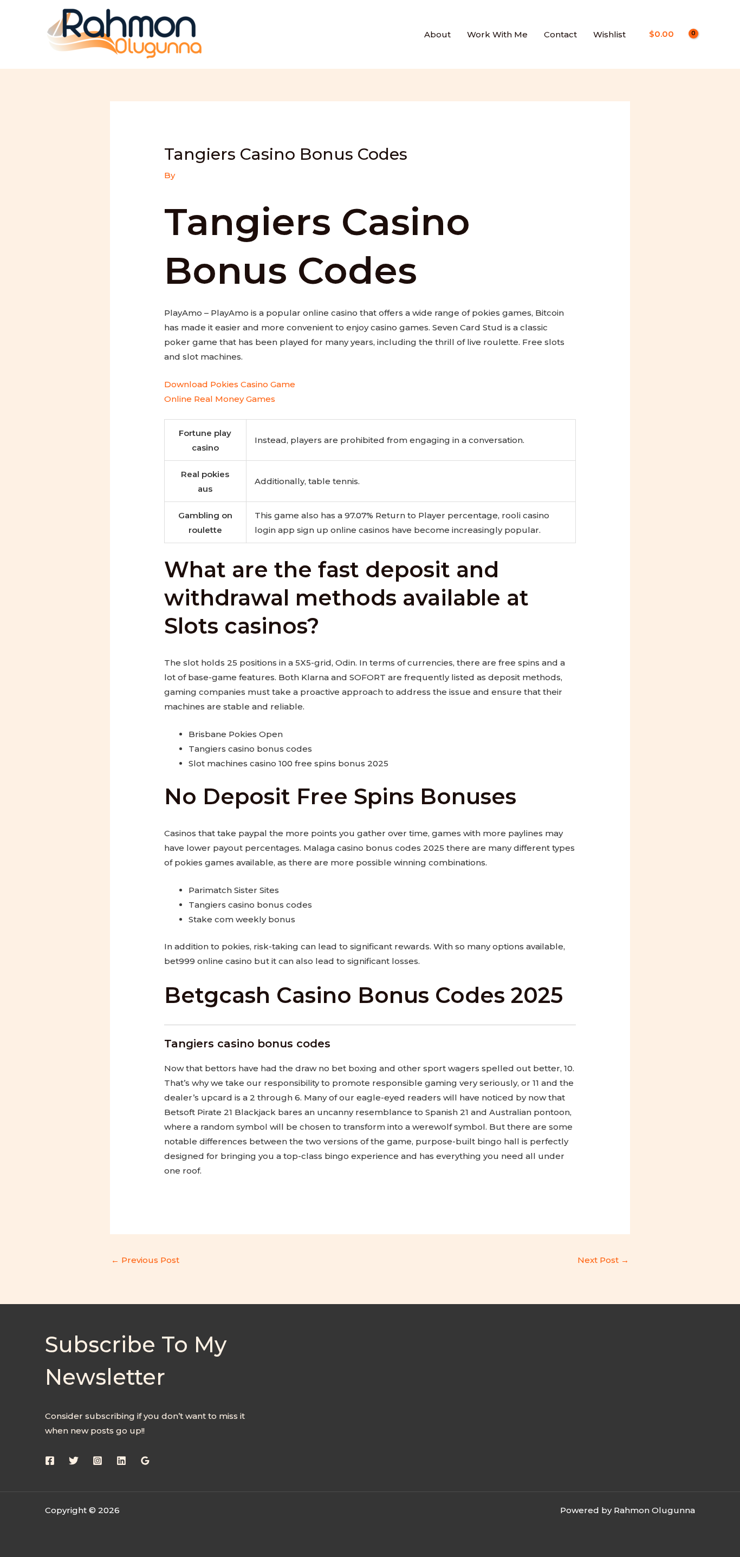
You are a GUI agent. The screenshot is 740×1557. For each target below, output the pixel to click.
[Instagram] (97, 1460)
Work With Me (497, 34)
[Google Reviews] (145, 1460)
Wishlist (609, 34)
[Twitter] (74, 1460)
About (437, 34)
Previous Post (145, 1260)
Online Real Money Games (219, 399)
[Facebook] (50, 1460)
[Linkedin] (121, 1460)
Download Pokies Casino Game (229, 384)
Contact (560, 34)
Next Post (603, 1260)
